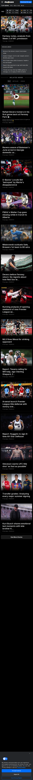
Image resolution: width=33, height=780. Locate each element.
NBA (15, 5)
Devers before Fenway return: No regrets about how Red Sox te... (14, 277)
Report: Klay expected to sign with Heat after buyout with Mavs (15, 66)
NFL (11, 5)
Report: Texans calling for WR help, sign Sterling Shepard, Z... (14, 371)
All (9, 81)
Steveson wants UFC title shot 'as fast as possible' (14, 465)
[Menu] (2, 2)
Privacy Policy (21, 767)
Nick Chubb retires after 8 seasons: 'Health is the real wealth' (16, 61)
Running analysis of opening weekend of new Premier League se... (16, 309)
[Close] (29, 753)
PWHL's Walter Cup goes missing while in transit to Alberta (14, 214)
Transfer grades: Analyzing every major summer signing (16, 495)
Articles (15, 81)
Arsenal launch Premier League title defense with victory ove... (14, 404)
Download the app (26, 2)
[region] (16, 766)
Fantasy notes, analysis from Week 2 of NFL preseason (16, 37)
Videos (23, 81)
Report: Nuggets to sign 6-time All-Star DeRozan (15, 435)
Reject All (16, 774)
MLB (22, 5)
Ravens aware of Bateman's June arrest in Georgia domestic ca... (16, 150)
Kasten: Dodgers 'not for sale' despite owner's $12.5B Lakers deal (16, 57)
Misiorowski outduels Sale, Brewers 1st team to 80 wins (16, 245)
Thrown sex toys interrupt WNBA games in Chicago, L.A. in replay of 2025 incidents (15, 71)
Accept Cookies (16, 770)
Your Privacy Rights (16, 778)
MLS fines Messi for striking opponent (15, 340)
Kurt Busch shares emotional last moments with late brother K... (16, 526)
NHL (18, 5)
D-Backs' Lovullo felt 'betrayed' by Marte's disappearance (13, 182)
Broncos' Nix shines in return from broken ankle (14, 52)
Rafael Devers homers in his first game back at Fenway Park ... (15, 114)
